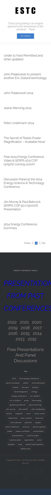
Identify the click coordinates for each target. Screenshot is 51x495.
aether (25, 383)
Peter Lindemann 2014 (19, 123)
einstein (35, 387)
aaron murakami (13, 383)
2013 (20, 338)
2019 (12, 327)
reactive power (33, 435)
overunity (39, 418)
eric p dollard (15, 400)
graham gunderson (18, 405)
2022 (12, 322)
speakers (11, 444)
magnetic (19, 413)
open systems (26, 418)
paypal (38, 422)
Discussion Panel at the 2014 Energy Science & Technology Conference (24, 183)
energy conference (19, 396)
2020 (37, 322)
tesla (20, 444)
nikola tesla (12, 418)
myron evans (39, 413)
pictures (26, 427)
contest (15, 387)
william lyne (25, 449)
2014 (37, 333)
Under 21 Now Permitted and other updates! (23, 57)
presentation (38, 431)
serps (39, 440)
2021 (24, 322)
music (28, 413)
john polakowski (38, 409)
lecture (9, 413)
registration (29, 440)
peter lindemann (12, 427)
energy (34, 392)
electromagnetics (21, 392)
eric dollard (35, 396)
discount (25, 387)
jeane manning (35, 405)
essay (26, 400)
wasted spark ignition (34, 444)
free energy (36, 400)
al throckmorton (38, 383)
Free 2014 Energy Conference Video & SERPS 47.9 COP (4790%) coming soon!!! (24, 160)
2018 (25, 327)
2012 (32, 338)
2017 (37, 327)
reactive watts (15, 440)
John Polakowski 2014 (18, 93)
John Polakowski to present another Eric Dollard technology (25, 76)
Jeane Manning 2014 (17, 108)
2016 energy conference (29, 378)
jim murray (10, 409)
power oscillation (23, 431)
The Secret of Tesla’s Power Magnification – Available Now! (24, 140)
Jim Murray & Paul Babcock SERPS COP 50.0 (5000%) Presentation (22, 205)
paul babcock (15, 422)
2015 (25, 333)
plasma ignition (39, 427)
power (10, 431)
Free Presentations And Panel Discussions (25, 355)
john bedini (23, 409)
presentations (18, 435)
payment (28, 422)
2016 (12, 333)
